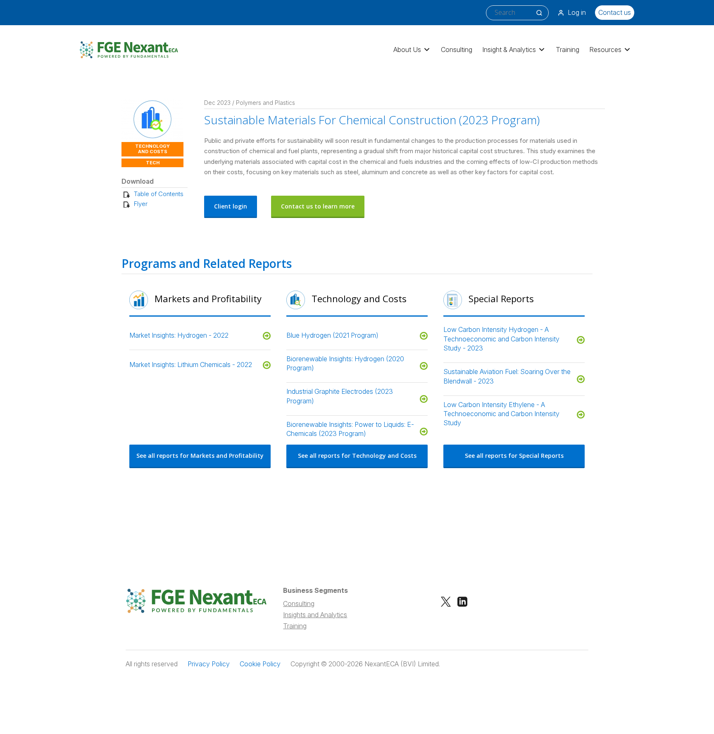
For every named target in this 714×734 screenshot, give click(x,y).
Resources (605, 49)
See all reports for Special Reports (514, 455)
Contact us (614, 12)
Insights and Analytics (315, 615)
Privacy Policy (209, 664)
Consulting (456, 49)
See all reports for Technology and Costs (357, 455)
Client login (230, 206)
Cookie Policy (260, 664)
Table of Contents (158, 194)
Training (567, 49)
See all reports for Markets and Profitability (200, 455)
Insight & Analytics (509, 49)
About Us (407, 49)
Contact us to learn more (318, 206)
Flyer (141, 204)
